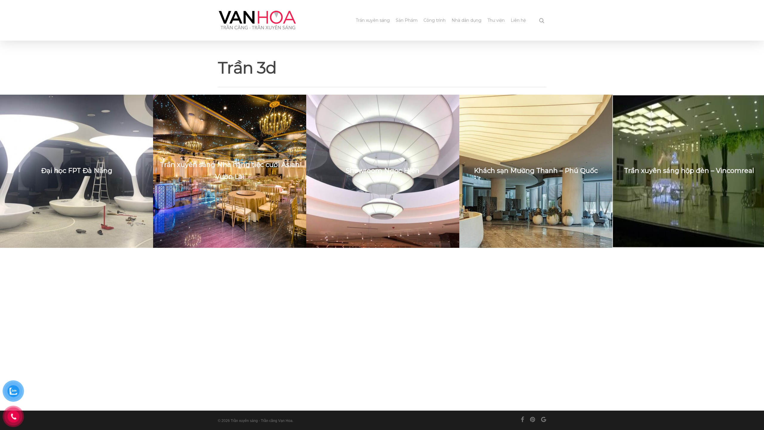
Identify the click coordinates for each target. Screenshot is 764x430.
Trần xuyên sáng (373, 20)
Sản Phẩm (407, 20)
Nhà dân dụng (466, 20)
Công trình (434, 20)
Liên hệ (518, 20)
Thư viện (496, 20)
